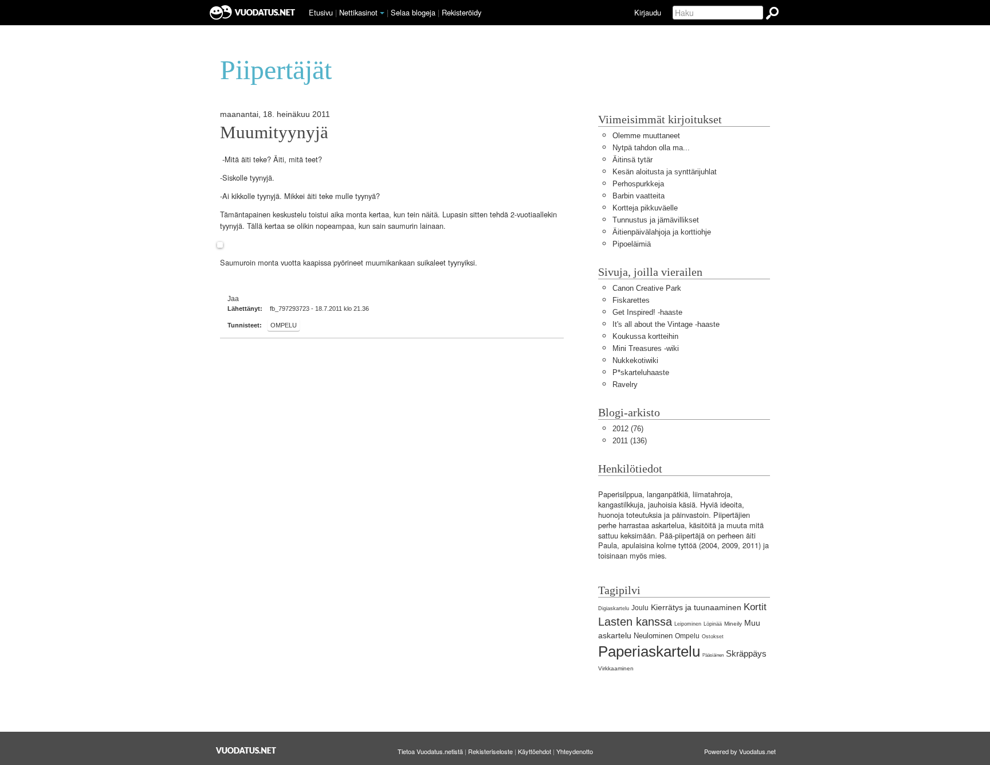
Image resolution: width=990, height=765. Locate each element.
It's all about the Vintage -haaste (666, 324)
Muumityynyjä (274, 132)
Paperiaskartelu (649, 651)
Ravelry (625, 384)
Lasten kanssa (635, 621)
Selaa (413, 12)
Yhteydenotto (574, 751)
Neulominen (653, 635)
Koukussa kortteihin (645, 336)
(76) (627, 428)
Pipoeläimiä (631, 244)
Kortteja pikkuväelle (645, 208)
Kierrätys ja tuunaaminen (696, 607)
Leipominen (687, 624)
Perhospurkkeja (638, 183)
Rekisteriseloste (490, 751)
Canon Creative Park (646, 288)
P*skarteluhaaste (640, 372)
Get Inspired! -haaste (647, 312)
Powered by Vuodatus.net (740, 751)
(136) (629, 440)
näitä (430, 214)
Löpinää (713, 624)
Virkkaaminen (616, 668)
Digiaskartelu (613, 608)
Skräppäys (746, 653)
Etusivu (321, 12)
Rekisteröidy (461, 12)
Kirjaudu (647, 12)
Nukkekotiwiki (635, 360)
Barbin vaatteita (638, 196)
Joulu (640, 607)
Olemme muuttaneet (646, 135)
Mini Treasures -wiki (645, 348)
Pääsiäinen (713, 655)
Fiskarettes (631, 300)
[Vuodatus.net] (246, 750)
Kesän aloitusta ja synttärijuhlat (664, 171)
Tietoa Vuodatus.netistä (430, 751)
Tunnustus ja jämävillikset (655, 220)
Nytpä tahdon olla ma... (651, 147)
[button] (382, 13)
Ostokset (713, 636)
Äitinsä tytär (632, 159)
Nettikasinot (358, 12)
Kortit (755, 607)
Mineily (733, 623)
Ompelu (283, 325)
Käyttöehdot (534, 751)
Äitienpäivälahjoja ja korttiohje (661, 232)
